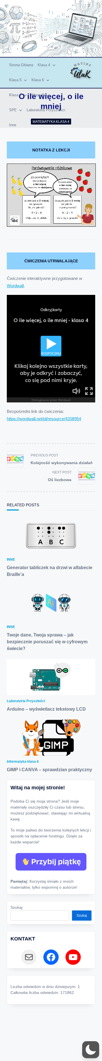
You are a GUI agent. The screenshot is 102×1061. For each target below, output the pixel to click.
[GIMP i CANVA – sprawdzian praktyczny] (51, 737)
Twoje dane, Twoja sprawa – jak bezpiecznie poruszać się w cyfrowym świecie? (47, 642)
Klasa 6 (37, 80)
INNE (11, 559)
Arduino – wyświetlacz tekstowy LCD (46, 709)
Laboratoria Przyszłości (46, 110)
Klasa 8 (37, 95)
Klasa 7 (15, 95)
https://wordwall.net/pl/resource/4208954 (44, 418)
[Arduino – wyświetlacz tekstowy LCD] (51, 677)
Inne (12, 125)
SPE (13, 110)
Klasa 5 (15, 80)
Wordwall (15, 285)
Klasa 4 (44, 65)
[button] (90, 1049)
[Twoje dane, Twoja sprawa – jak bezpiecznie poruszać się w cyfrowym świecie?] (51, 603)
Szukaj (16, 907)
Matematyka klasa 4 (51, 122)
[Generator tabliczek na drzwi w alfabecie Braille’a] (51, 535)
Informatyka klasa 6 (23, 762)
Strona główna (21, 65)
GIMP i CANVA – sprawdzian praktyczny (49, 769)
